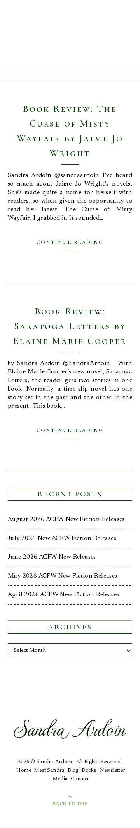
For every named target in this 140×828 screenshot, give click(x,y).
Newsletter (113, 770)
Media (60, 778)
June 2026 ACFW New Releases (52, 557)
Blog (73, 770)
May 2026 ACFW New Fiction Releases (62, 576)
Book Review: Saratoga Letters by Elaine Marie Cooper (69, 326)
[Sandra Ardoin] (70, 35)
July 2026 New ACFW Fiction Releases (62, 538)
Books (89, 770)
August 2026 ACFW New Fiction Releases (66, 519)
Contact (80, 778)
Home (23, 770)
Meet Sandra (49, 770)
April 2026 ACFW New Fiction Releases (63, 595)
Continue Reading (70, 242)
